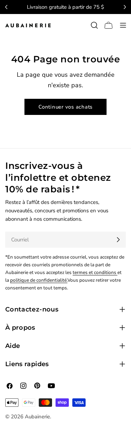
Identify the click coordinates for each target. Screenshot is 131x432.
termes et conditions (95, 272)
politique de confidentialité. (38, 280)
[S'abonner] (118, 240)
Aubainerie (37, 416)
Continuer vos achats (65, 106)
